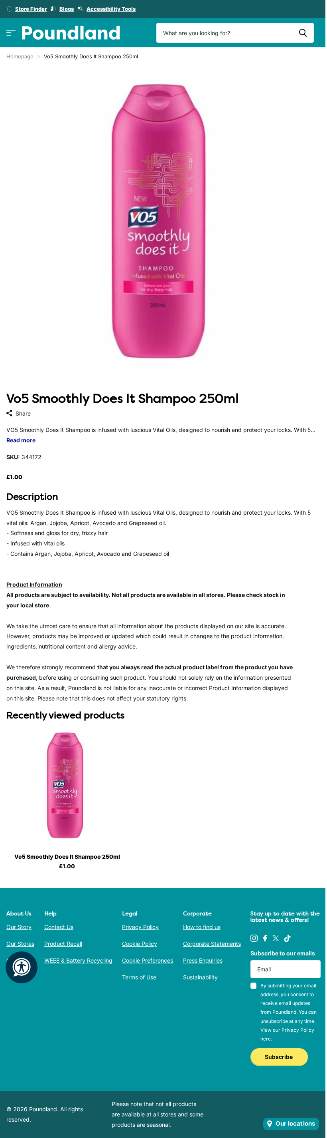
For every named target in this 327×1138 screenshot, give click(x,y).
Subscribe (279, 1056)
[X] (276, 938)
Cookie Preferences (147, 960)
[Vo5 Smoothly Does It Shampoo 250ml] (67, 786)
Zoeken (303, 33)
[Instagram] (254, 938)
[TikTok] (287, 938)
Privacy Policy (140, 926)
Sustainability (200, 977)
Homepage (19, 56)
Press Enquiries (203, 960)
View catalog (11, 33)
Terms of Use (139, 977)
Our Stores (20, 943)
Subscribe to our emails (282, 953)
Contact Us (58, 926)
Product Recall (63, 943)
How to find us (202, 926)
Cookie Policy (139, 943)
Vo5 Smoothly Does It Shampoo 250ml (67, 856)
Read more (20, 440)
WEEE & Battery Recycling (78, 960)
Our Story (19, 926)
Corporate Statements (212, 943)
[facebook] (265, 938)
